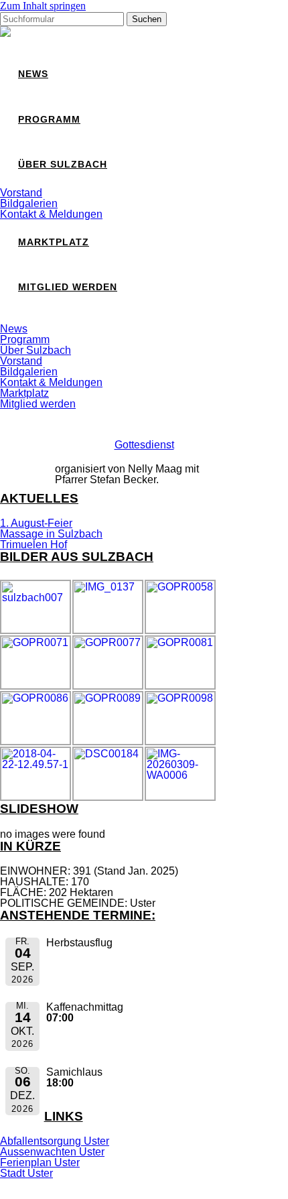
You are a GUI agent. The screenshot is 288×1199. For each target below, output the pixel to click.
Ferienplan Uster (40, 1162)
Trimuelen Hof (33, 544)
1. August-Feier (36, 523)
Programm (49, 120)
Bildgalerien (29, 203)
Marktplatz (53, 242)
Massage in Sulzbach (51, 534)
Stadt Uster (26, 1173)
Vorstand (21, 192)
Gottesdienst (144, 444)
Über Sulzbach (62, 165)
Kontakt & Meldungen (51, 214)
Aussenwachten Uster (52, 1151)
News (33, 74)
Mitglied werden (67, 287)
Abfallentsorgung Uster (54, 1141)
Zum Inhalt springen (43, 5)
